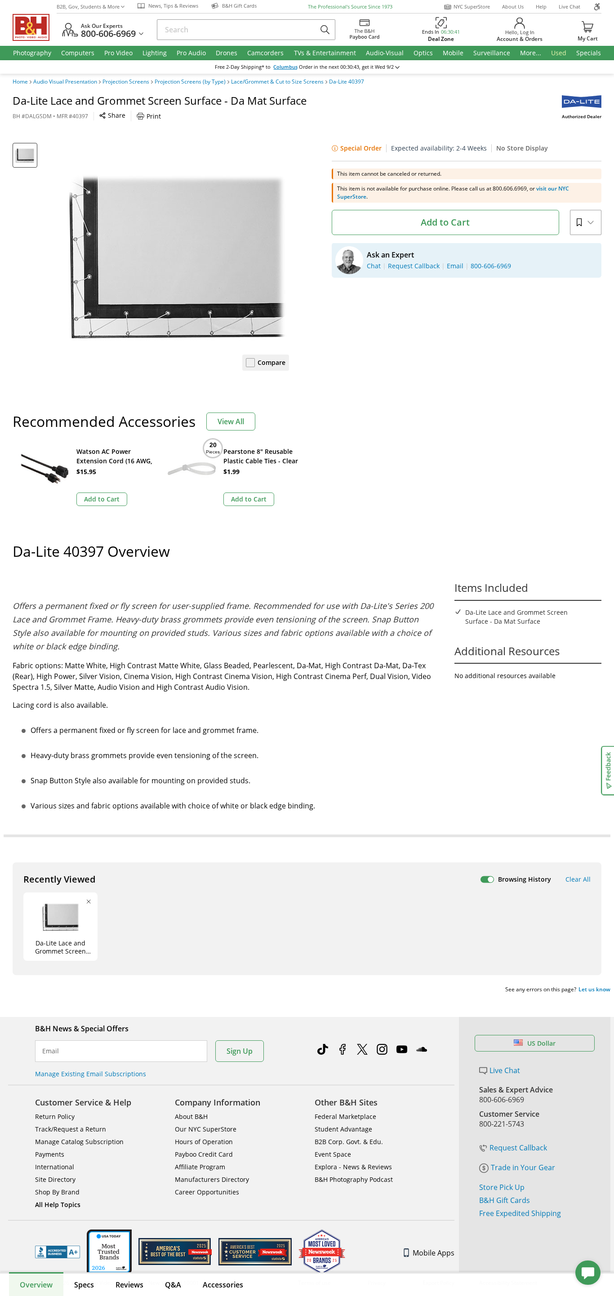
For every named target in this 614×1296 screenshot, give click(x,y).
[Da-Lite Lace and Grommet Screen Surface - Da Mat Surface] (176, 255)
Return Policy (55, 1116)
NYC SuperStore (472, 6)
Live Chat (569, 6)
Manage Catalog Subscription (79, 1141)
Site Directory (55, 1179)
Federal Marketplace (345, 1116)
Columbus (285, 67)
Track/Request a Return (70, 1129)
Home (20, 81)
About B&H (191, 1116)
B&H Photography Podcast (354, 1179)
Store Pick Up (502, 1187)
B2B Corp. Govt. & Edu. (349, 1141)
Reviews (129, 1285)
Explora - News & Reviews (353, 1167)
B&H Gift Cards (504, 1200)
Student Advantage (343, 1129)
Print (154, 116)
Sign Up (240, 1051)
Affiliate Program (200, 1167)
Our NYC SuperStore (205, 1129)
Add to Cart (445, 222)
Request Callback (518, 1148)
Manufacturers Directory (212, 1179)
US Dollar (541, 1043)
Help (541, 6)
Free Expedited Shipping (520, 1213)
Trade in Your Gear (523, 1167)
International (54, 1167)
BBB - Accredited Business (57, 1252)
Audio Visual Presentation (65, 81)
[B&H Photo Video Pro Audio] (35, 27)
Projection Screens (125, 81)
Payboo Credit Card (204, 1154)
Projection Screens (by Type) (190, 81)
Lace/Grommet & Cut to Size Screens (277, 81)
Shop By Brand (57, 1192)
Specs (84, 1285)
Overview (36, 1285)
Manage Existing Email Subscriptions (90, 1074)
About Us (513, 6)
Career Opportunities (207, 1192)
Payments (49, 1154)
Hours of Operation (204, 1141)
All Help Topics (57, 1204)
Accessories (223, 1285)
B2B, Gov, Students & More (88, 6)
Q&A (173, 1285)
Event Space (333, 1154)
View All (231, 421)
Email (50, 1051)
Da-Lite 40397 (346, 81)
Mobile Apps (433, 1253)
